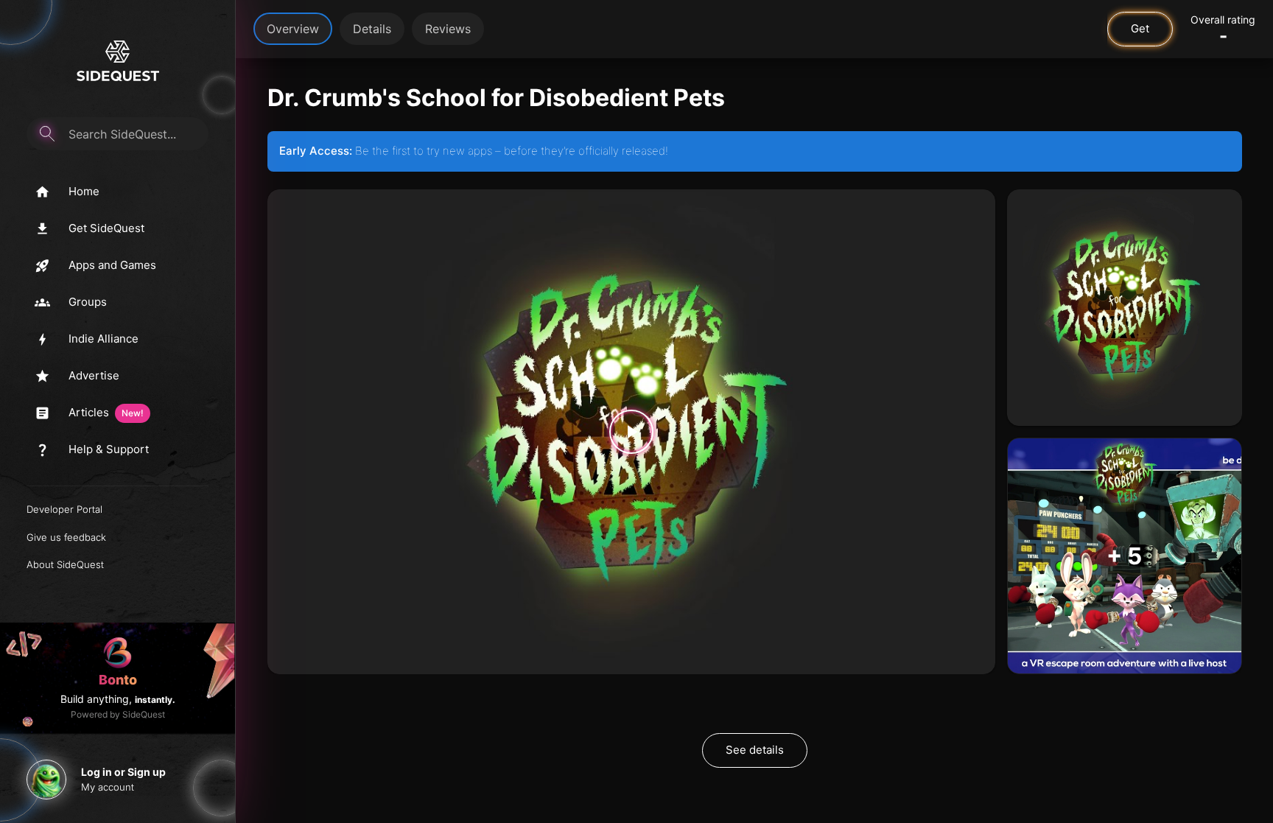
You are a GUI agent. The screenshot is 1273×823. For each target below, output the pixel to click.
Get (1140, 28)
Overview (293, 28)
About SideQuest (65, 564)
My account (107, 787)
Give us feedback (66, 537)
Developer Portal (64, 509)
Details (372, 28)
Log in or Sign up (123, 772)
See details (755, 750)
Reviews (448, 28)
